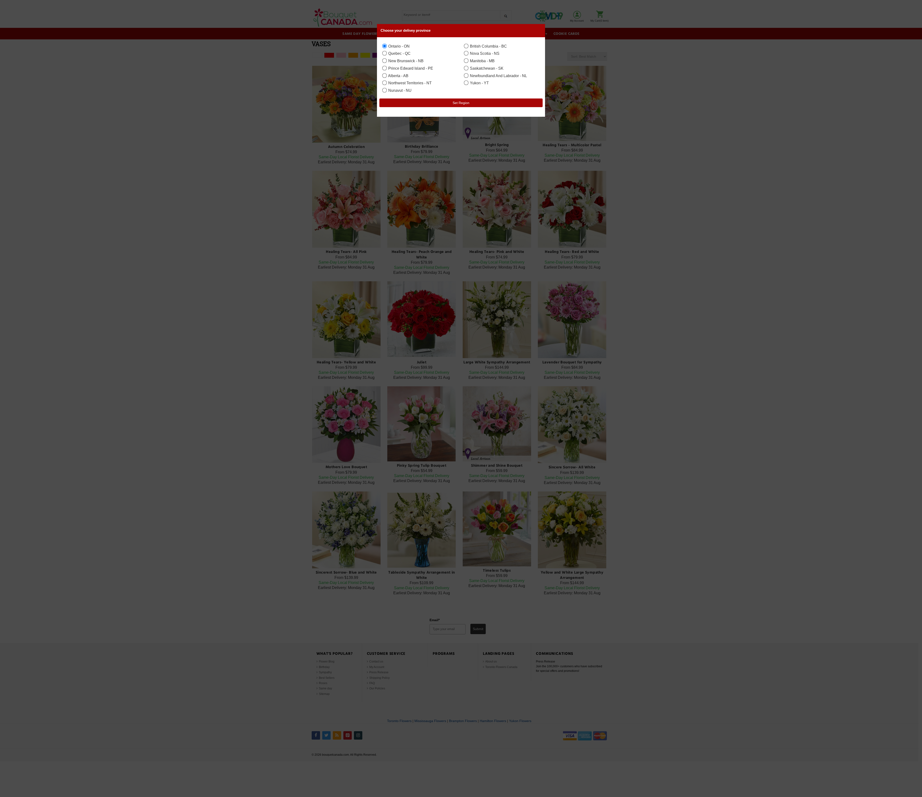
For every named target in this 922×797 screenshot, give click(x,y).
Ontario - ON (398, 46)
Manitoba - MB (482, 61)
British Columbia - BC (488, 46)
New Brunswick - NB (405, 61)
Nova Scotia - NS (484, 53)
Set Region (461, 103)
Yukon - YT (479, 83)
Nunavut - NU (399, 90)
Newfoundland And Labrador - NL (498, 76)
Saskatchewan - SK (486, 68)
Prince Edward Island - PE (410, 68)
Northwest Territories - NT (409, 83)
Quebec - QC (399, 53)
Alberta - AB (397, 76)
